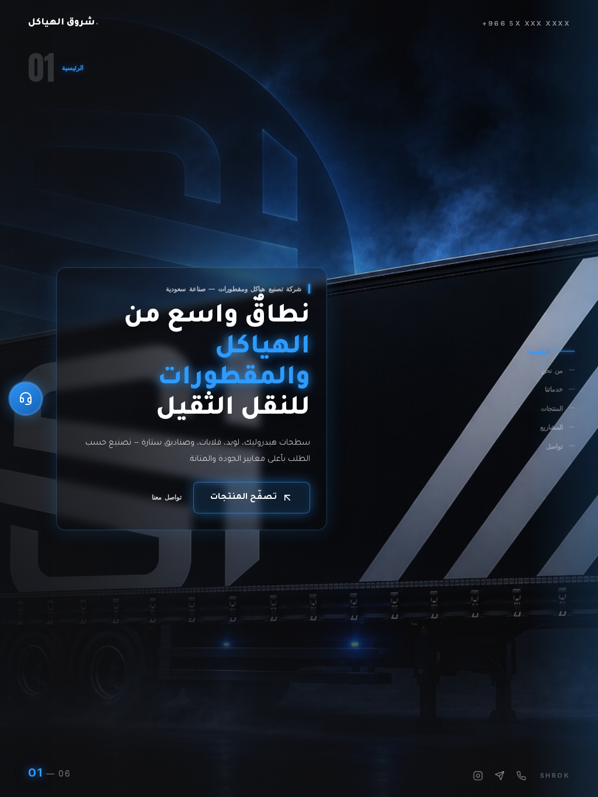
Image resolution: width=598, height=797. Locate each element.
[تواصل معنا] (25, 398)
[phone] (521, 776)
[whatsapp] (500, 776)
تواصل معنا (167, 497)
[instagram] (478, 776)
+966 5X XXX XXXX (526, 23)
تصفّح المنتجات (243, 497)
